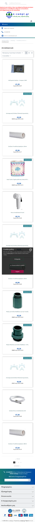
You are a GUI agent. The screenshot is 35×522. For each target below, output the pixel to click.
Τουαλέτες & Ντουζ (21, 40)
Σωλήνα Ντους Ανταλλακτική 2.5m (17, 410)
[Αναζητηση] (6, 3)
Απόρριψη (17, 259)
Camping (12, 40)
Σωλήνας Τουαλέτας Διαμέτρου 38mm (17, 444)
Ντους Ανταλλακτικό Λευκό (17, 212)
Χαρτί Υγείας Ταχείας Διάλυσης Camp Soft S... (17, 179)
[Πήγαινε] (29, 480)
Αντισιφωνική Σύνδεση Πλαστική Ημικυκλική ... (17, 113)
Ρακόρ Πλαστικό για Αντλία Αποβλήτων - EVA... (17, 344)
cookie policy (10, 253)
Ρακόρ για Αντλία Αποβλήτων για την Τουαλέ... (17, 311)
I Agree (17, 271)
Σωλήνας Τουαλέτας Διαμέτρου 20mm (17, 146)
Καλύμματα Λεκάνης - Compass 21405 (17, 80)
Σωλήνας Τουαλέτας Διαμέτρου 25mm (17, 278)
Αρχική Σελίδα (5, 40)
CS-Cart (31, 520)
